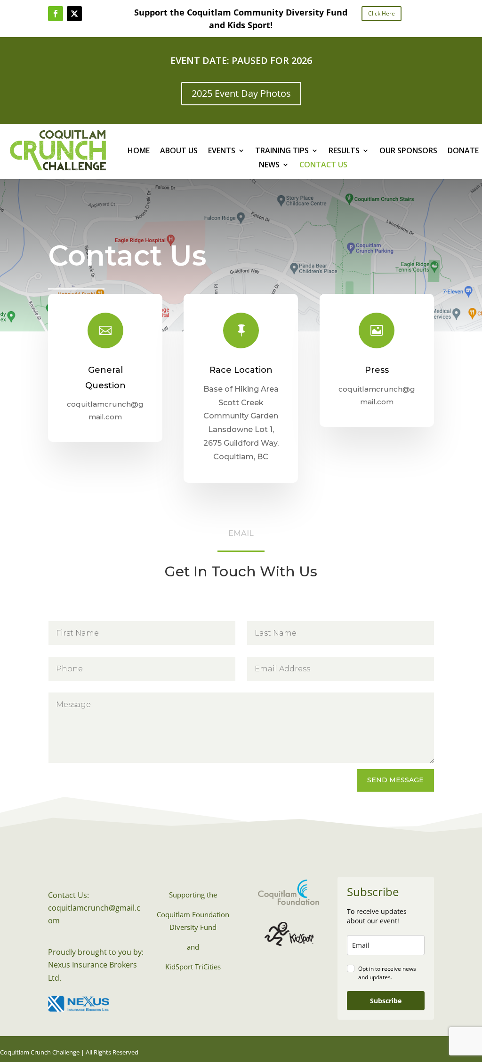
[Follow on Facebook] (55, 13)
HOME (139, 151)
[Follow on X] (74, 13)
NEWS (269, 165)
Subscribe (386, 1000)
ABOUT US (179, 151)
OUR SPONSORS (408, 151)
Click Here (381, 13)
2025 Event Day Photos (241, 93)
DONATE (463, 151)
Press (377, 370)
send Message (395, 780)
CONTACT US (323, 165)
